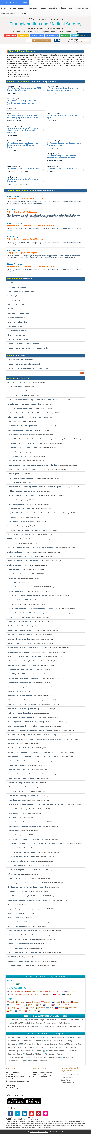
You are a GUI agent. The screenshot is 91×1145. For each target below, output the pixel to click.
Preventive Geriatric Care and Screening (23, 848)
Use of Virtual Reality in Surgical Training (24, 952)
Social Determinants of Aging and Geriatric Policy (27, 900)
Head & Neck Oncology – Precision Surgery (24, 635)
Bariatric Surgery (14, 452)
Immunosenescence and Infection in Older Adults (27, 648)
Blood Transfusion (14, 283)
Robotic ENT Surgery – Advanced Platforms (24, 870)
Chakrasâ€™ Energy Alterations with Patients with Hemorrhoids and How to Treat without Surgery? (45, 229)
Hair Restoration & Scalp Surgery (20, 626)
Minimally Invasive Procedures (19, 700)
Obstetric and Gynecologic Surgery (21, 761)
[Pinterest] (38, 1114)
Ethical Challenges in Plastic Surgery (22, 552)
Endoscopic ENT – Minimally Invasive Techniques (27, 530)
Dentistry (68, 1041)
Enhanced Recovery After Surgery (20, 535)
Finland (57, 1002)
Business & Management (31, 1041)
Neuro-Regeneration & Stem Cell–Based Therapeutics (28, 722)
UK (41, 1011)
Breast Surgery (13, 474)
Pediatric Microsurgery (16, 800)
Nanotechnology (26, 1051)
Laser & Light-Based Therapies (19, 674)
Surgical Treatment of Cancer (19, 926)
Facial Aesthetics (14, 569)
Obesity (39, 1023)
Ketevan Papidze (14, 210)
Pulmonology (13, 1061)
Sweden (20, 1011)
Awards (22, 14)
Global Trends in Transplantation (20, 622)
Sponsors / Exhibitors (8, 14)
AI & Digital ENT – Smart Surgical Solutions (24, 404)
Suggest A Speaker (68, 1077)
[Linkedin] (24, 1114)
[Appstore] (58, 40)
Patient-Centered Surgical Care (19, 791)
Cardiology (47, 1041)
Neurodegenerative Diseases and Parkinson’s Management (30, 730)
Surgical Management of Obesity (20, 909)
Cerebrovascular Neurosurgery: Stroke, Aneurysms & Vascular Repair (34, 487)
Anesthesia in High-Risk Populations (22, 426)
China (22, 991)
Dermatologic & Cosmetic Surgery (20, 522)
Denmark (47, 1002)
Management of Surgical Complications (23, 687)
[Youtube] (31, 1114)
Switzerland (32, 1011)
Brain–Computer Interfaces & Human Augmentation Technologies (33, 465)
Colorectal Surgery (14, 500)
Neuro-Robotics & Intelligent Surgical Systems (25, 726)
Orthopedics (29, 1054)
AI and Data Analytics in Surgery (20, 408)
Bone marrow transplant (16, 287)
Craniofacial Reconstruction (18, 508)
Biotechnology (13, 1041)
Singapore (25, 994)
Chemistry (58, 1041)
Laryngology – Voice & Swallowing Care (23, 669)
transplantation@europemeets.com (20, 1076)
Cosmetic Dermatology (16, 504)
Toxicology (33, 1061)
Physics (59, 1057)
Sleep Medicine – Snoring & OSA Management (25, 896)
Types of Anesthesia (15, 948)
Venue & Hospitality (82, 8)
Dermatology (13, 1044)
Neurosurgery (12, 743)
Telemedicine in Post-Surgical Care (21, 935)
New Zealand (71, 991)
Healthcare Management (56, 1020)
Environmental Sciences (47, 1044)
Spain (11, 1011)
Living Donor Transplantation (19, 683)
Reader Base (65, 36)
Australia (12, 991)
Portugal (31, 1008)
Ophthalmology (50, 1023)
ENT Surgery (12, 543)
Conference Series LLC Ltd (39, 1132)
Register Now (23, 36)
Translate (84, 42)
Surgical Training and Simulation (20, 922)
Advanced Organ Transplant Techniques (23, 391)
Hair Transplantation (15, 304)
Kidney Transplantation (17, 322)
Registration (52, 8)
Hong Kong (32, 991)
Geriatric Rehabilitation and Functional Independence (29, 613)
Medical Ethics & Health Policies (21, 1023)
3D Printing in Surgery (16, 382)
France (66, 1002)
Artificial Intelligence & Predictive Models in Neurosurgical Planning (35, 439)
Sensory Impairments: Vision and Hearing (24, 883)
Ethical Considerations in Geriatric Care (23, 561)
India (42, 991)
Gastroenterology (37, 1020)
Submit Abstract (11, 36)
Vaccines (43, 1061)
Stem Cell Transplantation (17, 339)
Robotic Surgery (13, 874)
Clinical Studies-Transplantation (20, 291)
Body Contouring (14, 461)
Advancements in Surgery (17, 395)
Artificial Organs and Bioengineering (22, 447)
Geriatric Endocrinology (17, 591)
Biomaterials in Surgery (16, 456)
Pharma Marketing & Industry (20, 1057)
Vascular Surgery (14, 957)
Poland (21, 1008)
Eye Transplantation (15, 296)
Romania (48, 994)
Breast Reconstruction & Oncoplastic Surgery (24, 469)
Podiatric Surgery (14, 835)
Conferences (32, 8)
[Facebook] (10, 1114)
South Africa (72, 1008)
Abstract (43, 8)
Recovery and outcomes (16, 331)
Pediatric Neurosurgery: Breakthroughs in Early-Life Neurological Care (35, 804)
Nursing (63, 1051)
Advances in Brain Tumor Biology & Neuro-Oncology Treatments (32, 400)
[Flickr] (45, 1114)
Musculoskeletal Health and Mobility (22, 717)
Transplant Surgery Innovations (20, 944)
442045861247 (85, 35)
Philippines (13, 994)
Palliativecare (64, 1023)
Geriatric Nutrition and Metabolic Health (23, 600)
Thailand (68, 994)
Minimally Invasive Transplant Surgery (23, 709)
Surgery (10, 904)
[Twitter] (17, 1114)
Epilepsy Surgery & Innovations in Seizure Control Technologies (32, 548)
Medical (72, 1047)
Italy (40, 1005)
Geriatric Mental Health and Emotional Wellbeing (27, 595)
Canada (12, 984)
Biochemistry (76, 1037)
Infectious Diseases (75, 1020)
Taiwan (58, 994)
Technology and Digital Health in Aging (23, 931)
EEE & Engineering (27, 1044)
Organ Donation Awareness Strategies (22, 774)
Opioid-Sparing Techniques (18, 765)
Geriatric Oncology (14, 604)
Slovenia (61, 1008)
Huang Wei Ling (14, 223)
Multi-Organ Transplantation (19, 713)
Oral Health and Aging (16, 770)
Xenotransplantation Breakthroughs (21, 965)
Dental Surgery (13, 517)
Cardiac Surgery (13, 482)
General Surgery (13, 300)
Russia (51, 1008)
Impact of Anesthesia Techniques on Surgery (24, 656)
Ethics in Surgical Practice (17, 565)
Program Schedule (52, 36)
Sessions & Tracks (37, 36)
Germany (76, 1002)
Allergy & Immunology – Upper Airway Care (24, 417)
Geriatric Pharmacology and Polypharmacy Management (30, 609)
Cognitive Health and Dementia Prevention (24, 495)
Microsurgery (12, 691)
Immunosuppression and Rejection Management (26, 652)
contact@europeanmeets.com (18, 1081)
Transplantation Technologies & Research (23, 364)
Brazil (21, 984)
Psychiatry (68, 1057)
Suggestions (65, 1080)
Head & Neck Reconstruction (18, 639)
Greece (12, 1005)
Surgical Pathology (15, 918)
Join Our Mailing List (69, 1074)
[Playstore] (55, 40)
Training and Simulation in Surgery (21, 939)
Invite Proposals (67, 1083)
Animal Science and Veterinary (56, 1037)
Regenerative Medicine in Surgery (21, 857)
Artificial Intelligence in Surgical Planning (24, 443)
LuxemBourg (58, 1005)
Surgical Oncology (14, 913)
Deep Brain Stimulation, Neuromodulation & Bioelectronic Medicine (34, 513)
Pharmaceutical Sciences (44, 1057)
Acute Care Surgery (14, 387)
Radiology (40, 1026)
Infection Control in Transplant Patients (23, 661)
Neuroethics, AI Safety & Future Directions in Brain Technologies (33, 735)
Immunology (45, 1047)
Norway (12, 1008)
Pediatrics (50, 1054)
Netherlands (72, 1005)
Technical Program (65, 8)
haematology (35, 57)
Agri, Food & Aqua (14, 1037)
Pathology (40, 1054)
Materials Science (60, 1047)
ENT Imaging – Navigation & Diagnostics (23, 539)
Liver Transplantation (16, 326)
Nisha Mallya (13, 196)
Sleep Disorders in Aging (17, 891)
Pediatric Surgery (14, 813)
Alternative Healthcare (32, 1037)
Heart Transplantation (16, 309)
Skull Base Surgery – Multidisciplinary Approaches (27, 887)
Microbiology (13, 1051)
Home (5, 8)
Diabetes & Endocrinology (18, 1020)
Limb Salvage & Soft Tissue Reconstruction (24, 678)
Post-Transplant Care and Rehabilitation (23, 839)
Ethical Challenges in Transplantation (22, 556)
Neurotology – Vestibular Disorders (21, 748)
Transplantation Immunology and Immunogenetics (27, 348)
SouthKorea (37, 994)
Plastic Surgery (13, 830)
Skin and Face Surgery (16, 335)
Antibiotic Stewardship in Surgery (21, 434)
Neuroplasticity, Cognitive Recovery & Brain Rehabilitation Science (34, 739)
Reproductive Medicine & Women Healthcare (64, 1026)
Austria (11, 1002)
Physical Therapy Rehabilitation (21, 1026)
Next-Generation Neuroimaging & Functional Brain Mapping (31, 756)
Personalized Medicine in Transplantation (24, 826)
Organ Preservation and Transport (20, 778)
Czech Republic (34, 1002)
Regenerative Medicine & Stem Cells (21, 852)
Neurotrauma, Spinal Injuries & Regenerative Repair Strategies (32, 752)
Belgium (22, 1002)
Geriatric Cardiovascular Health (19, 587)
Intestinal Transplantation (18, 313)
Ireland (31, 1005)
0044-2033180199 (46, 1072)
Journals (21, 8)
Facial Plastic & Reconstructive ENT (21, 574)
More (82, 373)
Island (48, 1005)
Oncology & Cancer (15, 1054)
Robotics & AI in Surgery (16, 878)
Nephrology (40, 1051)
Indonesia (51, 991)
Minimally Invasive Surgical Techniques (23, 704)
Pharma (60, 1054)
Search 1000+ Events (41, 40)
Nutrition (72, 1051)
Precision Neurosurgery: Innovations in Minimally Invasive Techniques (36, 843)
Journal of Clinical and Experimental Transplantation (28, 368)
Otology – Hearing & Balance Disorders (22, 783)
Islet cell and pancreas (16, 318)
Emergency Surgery (15, 526)
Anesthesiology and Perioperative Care (22, 430)
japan (61, 991)
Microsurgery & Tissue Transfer (19, 696)
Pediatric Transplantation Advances (21, 822)
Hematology (33, 1047)
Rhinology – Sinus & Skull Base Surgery (22, 865)
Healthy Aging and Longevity (19, 643)
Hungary (22, 1005)
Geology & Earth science (17, 1047)
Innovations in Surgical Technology (21, 665)
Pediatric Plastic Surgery (17, 809)
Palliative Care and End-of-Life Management (25, 787)
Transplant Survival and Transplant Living (24, 344)
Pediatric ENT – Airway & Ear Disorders (22, 796)
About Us (13, 8)
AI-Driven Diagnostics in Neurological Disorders (26, 413)
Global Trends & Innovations (18, 617)
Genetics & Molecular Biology (70, 1044)
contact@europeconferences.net (19, 1088)
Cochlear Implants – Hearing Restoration (23, 491)
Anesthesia (11, 421)
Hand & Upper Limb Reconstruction (21, 630)
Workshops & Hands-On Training (20, 961)
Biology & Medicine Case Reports (20, 360)
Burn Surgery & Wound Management (21, 478)
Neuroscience (52, 1051)
